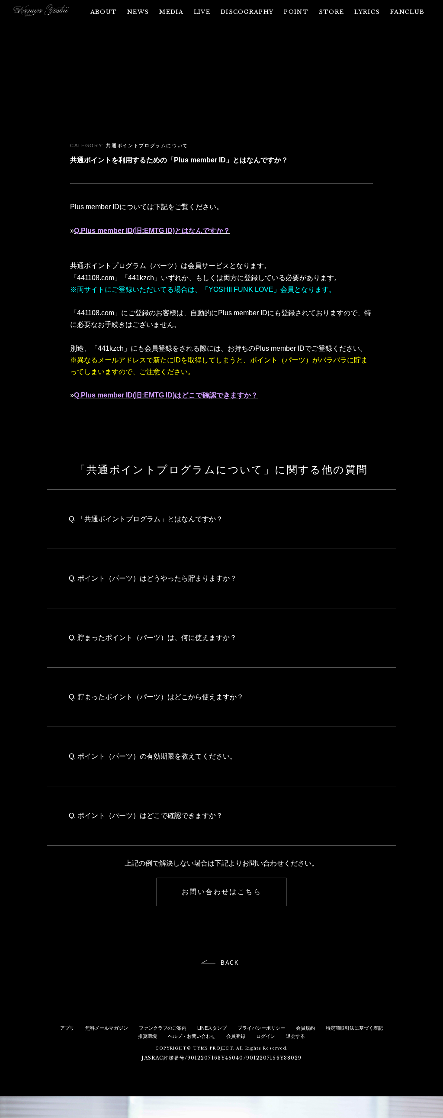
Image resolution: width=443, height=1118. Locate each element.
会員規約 (305, 1028)
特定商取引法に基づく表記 (354, 1028)
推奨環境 (147, 1036)
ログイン (265, 1036)
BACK (230, 963)
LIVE (202, 12)
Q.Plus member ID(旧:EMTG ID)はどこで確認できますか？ (166, 395)
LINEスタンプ (212, 1028)
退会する (295, 1036)
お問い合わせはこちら (221, 891)
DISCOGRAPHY (247, 12)
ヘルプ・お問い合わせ (191, 1036)
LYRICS (367, 12)
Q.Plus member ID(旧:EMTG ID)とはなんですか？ (152, 230)
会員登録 (235, 1036)
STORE (331, 12)
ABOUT (103, 12)
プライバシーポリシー (261, 1028)
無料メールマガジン (106, 1028)
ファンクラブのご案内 (162, 1028)
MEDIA (171, 12)
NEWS (138, 12)
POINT (296, 12)
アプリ (67, 1028)
